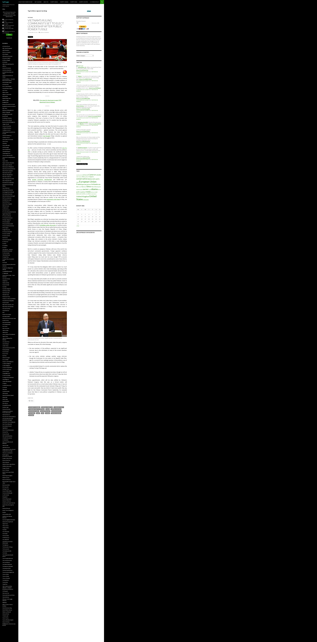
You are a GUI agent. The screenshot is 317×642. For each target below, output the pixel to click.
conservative (82, 178)
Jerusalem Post (5, 341)
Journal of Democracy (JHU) (8, 347)
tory (89, 194)
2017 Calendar (38, 1)
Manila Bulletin (5, 401)
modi (89, 189)
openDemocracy (6, 447)
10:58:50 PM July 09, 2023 (82, 132)
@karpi (80, 76)
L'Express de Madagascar (7, 361)
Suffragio (5, 2)
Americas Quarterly (6, 70)
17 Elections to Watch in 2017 (25, 1)
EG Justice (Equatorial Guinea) (9, 212)
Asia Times (4, 90)
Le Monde (4, 387)
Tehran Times (5, 525)
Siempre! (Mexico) (6, 501)
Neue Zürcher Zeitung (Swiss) (9, 416)
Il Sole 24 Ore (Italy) (6, 314)
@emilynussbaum (82, 147)
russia (88, 192)
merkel (85, 189)
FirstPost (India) (5, 253)
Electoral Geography (6, 239)
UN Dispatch (5, 591)
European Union (87, 181)
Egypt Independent (6, 213)
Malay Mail (4, 397)
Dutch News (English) (7, 204)
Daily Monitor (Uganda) (7, 170)
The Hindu (4, 553)
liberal (93, 186)
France (79, 184)
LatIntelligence (5, 379)
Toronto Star (5, 582)
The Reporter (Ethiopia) (7, 566)
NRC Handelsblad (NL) (7, 436)
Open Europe (5, 445)
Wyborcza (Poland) (6, 612)
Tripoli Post (4, 584)
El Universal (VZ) (6, 235)
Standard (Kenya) (6, 508)
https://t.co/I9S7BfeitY (95, 88)
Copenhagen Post (6, 153)
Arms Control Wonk (6, 86)
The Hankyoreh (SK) (6, 551)
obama (94, 189)
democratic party (93, 179)
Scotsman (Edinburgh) (7, 493)
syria (83, 194)
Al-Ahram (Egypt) (6, 60)
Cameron (92, 175)
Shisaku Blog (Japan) (6, 499)
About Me (46, 1)
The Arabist (5, 533)
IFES (3, 312)
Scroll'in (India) (5, 495)
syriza (86, 193)
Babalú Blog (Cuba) (6, 98)
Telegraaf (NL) (5, 527)
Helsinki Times (5, 294)
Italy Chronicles (5, 328)
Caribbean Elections (6, 128)
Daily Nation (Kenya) (6, 172)
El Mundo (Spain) (6, 221)
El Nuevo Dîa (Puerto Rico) (8, 225)
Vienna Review (5, 597)
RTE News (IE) (5, 487)
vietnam (31, 415)
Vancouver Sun (5, 593)
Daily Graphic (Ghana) (7, 164)
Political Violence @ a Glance (8, 464)
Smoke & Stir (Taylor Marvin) (8, 503)
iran (77, 186)
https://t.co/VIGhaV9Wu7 (83, 131)
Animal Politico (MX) (6, 82)
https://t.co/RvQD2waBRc (83, 109)
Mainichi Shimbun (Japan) (8, 395)
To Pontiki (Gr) (5, 580)
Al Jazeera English (6, 58)
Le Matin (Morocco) (6, 385)
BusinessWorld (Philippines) (8, 122)
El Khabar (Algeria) (6, 219)
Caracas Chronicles (6, 126)
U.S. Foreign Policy (94, 1)
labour (88, 186)
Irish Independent (6, 324)
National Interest (6, 414)
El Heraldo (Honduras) (7, 217)
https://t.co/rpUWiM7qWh (83, 98)
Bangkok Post (5, 102)
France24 (4, 262)
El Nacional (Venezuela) (7, 223)
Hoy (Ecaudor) (5, 302)
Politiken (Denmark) (6, 466)
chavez (80, 176)
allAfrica (4, 66)
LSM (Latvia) (5, 393)
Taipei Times (5, 523)
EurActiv (4, 243)
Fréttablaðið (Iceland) (7, 271)
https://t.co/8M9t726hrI (85, 79)
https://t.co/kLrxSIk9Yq (95, 123)
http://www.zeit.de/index (7, 306)
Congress (91, 176)
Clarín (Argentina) (6, 149)
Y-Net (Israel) (5, 616)
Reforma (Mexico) (6, 479)
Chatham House (6, 137)
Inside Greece (5, 320)
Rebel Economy (5, 477)
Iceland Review (5, 310)
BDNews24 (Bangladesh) (8, 110)
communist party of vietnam (36, 409)
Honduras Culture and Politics (9, 298)
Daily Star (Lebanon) (6, 176)
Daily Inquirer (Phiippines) (8, 166)
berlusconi (85, 175)
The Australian (5, 535)
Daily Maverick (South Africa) (8, 168)
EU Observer (5, 241)
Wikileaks (4, 602)
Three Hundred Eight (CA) (8, 572)
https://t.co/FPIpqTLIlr (82, 70)
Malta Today (5, 399)
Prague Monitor (5, 468)
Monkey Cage (5, 407)
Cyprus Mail (5, 160)
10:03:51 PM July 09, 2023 (82, 143)
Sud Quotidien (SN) (6, 514)
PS (100, 189)
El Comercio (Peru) (6, 215)
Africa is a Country (6, 52)
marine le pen (79, 189)
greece (89, 184)
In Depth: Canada (64, 1)
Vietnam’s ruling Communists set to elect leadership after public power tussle (46, 25)
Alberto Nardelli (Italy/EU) (8, 64)
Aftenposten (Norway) (7, 56)
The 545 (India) (5, 531)
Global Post (4, 280)
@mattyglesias (80, 106)
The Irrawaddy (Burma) (7, 558)
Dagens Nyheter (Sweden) (8, 162)
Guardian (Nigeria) (6, 288)
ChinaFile (4, 143)
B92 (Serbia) (5, 96)
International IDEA (6, 322)
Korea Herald (5, 351)
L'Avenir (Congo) (6, 357)
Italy (82, 186)
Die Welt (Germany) (6, 200)
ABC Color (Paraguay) (7, 48)
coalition (86, 176)
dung (47, 409)
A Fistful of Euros (6, 46)
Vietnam (30, 17)
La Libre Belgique (6, 365)
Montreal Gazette (6, 409)
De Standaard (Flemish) (7, 190)
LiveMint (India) (5, 391)
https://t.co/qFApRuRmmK (83, 141)
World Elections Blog (7, 608)
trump (92, 194)
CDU (77, 176)
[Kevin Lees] (79, 65)
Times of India (5, 574)
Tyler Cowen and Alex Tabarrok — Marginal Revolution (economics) (7, 588)
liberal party (98, 186)
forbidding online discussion (47, 225)
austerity (81, 174)
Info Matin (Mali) (6, 316)
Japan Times (5, 336)
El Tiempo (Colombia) (7, 231)
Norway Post (5, 432)
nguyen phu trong (34, 411)
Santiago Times (5, 489)
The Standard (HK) (6, 568)
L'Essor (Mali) (5, 359)
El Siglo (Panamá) (6, 229)
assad (77, 174)
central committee (47, 407)
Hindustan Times (6, 296)
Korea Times (5, 353)
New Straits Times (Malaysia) (8, 422)
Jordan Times (5, 345)
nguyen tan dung (45, 411)
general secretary (56, 409)
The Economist (5, 549)
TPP (43, 413)
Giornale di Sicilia (6, 278)
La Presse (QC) (5, 371)
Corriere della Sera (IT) (7, 155)
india (99, 184)
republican (82, 192)
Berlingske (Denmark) (7, 114)
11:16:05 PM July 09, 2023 (82, 117)
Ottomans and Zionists (7, 452)
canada (98, 175)
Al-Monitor (4, 62)
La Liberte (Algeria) (6, 363)
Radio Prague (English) (7, 475)
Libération (4, 389)
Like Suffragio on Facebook (85, 232)
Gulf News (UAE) (6, 290)
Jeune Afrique (5, 343)
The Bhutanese (5, 537)
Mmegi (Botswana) (6, 405)
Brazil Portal (5, 116)
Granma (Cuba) (5, 284)
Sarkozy (92, 192)
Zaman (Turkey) (5, 622)
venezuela (86, 199)
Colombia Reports (6, 151)
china (83, 176)
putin (78, 192)
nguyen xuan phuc (56, 411)
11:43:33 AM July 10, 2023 (82, 89)
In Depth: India (73, 1)
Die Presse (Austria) (6, 198)
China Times (5, 141)
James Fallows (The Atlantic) (8, 334)
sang (38, 413)
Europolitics (5, 245)
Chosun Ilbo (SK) (6, 145)
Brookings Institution (7, 118)
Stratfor (4, 512)
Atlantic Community (6, 94)
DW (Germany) (5, 206)
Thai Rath (4, 529)
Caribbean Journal (6, 130)
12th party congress (34, 407)
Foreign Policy (5, 257)
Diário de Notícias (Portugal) (8, 196)
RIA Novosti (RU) (6, 485)
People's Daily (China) (7, 458)
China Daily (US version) (7, 139)
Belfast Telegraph (6, 112)
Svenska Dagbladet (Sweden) (8, 519)
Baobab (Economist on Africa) (8, 106)
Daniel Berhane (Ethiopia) (8, 182)
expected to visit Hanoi (53, 199)
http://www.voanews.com (8, 304)
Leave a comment (44, 32)
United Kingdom (82, 196)
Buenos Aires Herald (7, 120)
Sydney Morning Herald (7, 521)
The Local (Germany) (7, 560)
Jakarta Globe (5, 330)
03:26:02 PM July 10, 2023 (82, 71)
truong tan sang (56, 413)
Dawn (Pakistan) (5, 188)
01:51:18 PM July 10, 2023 (82, 80)
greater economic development (42, 179)
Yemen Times (5, 618)
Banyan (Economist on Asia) (8, 104)
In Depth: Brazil (54, 1)
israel (80, 186)
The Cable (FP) (5, 539)
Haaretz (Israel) (5, 292)
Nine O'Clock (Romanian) (8, 430)
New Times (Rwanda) (7, 424)
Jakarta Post (5, 332)
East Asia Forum (6, 210)
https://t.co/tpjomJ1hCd (94, 116)
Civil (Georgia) (5, 147)
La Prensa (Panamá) (6, 369)
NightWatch (5, 428)
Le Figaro (4, 383)
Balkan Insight (5, 100)
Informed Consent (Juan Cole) (9, 318)
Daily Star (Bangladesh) (7, 174)
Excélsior (4, 247)
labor (85, 186)
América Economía (6, 68)
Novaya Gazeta (5, 434)
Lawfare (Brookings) (6, 381)
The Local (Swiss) (6, 562)
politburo (32, 413)
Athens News (5, 92)
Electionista (5, 237)
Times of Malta (5, 576)
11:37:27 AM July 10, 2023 (82, 110)
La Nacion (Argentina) (7, 367)
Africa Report (5, 54)
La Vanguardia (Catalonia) (8, 377)
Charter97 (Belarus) (6, 135)
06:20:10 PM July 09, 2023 (82, 152)
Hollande (94, 184)
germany (84, 184)
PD (98, 189)
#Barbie (82, 123)
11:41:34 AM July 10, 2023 (82, 100)
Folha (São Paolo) (6, 255)
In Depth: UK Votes (83, 1)
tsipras (95, 193)
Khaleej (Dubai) (5, 349)
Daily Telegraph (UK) (6, 180)
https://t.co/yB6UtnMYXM (83, 158)
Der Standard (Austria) (7, 194)
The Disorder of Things (7, 547)
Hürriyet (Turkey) (6, 308)
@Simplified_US (82, 67)
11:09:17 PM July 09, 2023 (82, 125)
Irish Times (4, 326)
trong (47, 413)
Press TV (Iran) (5, 470)
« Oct (77, 226)
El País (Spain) (5, 227)
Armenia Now (5, 84)
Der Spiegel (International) (8, 192)
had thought (46, 136)
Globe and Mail (5, 282)
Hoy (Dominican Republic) (8, 300)
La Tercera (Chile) (6, 375)
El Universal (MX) (6, 233)
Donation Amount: (81, 21)
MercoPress (5, 403)
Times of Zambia (6, 578)
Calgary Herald (5, 124)
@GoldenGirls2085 (83, 122)
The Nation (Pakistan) (7, 564)
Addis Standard (5, 50)
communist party (58, 407)
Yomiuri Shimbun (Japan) (7, 620)
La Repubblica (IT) (6, 373)
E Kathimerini (5, 208)
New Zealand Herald (6, 426)
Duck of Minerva (6, 202)
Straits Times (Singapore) (7, 510)
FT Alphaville (5, 273)
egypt (77, 182)
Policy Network (5, 462)
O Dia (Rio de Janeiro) (7, 438)
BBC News (4, 108)
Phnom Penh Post (6, 460)
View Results (9, 38)
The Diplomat (5, 545)
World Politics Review (7, 610)
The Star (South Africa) (7, 570)
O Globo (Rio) (5, 440)
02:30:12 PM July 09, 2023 (82, 159)
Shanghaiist (5, 497)
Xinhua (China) (5, 614)
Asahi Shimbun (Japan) (7, 88)
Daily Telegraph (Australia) (8, 178)
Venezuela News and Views (8, 595)
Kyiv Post (4, 355)
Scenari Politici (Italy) (7, 491)
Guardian (4, 286)
